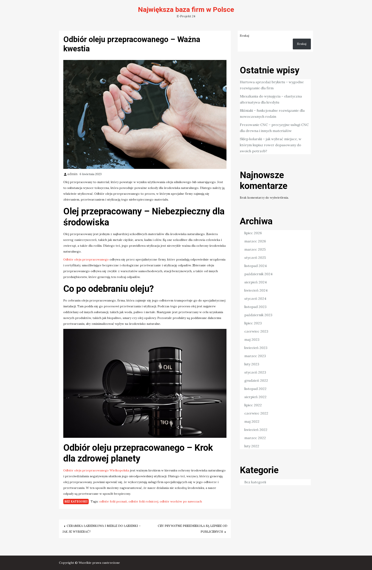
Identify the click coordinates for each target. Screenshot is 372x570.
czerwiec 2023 (256, 331)
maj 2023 (251, 339)
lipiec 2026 (253, 233)
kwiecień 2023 (255, 347)
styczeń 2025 (255, 257)
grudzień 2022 (256, 380)
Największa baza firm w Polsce (186, 9)
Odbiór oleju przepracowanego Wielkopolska (96, 470)
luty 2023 (251, 364)
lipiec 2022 (253, 405)
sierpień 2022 (255, 397)
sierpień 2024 (255, 282)
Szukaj (244, 36)
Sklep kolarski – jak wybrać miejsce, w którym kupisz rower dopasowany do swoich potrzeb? (270, 145)
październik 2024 (258, 274)
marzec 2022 (255, 438)
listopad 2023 (255, 307)
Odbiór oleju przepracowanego (86, 259)
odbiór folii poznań (113, 501)
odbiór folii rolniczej (143, 501)
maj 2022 (251, 421)
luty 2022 (251, 446)
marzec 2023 (255, 356)
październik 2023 (258, 315)
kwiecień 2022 (255, 429)
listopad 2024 (255, 266)
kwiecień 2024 (256, 290)
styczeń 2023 (255, 372)
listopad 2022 (255, 388)
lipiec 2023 (253, 323)
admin (72, 174)
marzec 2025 (255, 249)
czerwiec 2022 (256, 413)
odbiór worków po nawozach (181, 501)
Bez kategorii (76, 501)
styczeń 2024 (255, 298)
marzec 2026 (255, 241)
